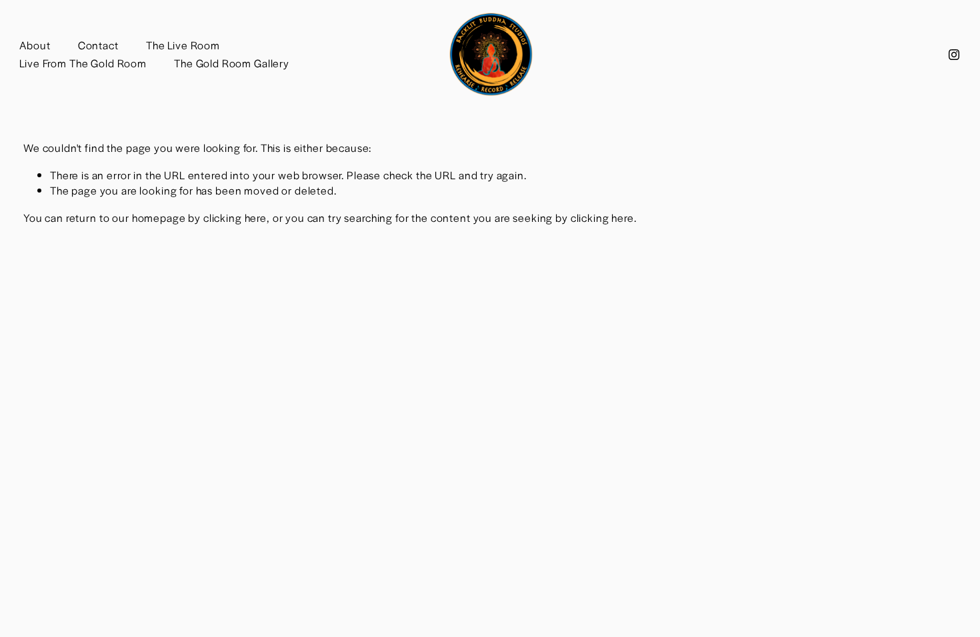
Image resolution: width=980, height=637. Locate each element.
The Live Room (183, 45)
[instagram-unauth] (954, 54)
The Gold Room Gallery (231, 63)
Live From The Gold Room (83, 63)
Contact (98, 45)
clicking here (235, 217)
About (34, 45)
